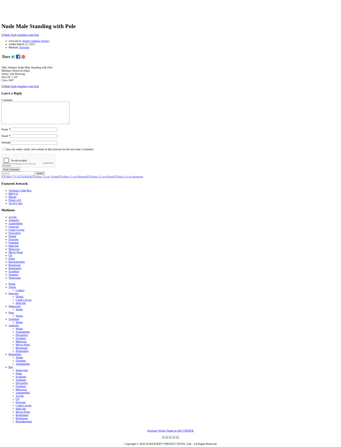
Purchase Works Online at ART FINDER (170, 430)
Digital (12, 236)
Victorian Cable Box (20, 190)
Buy (11, 367)
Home (12, 283)
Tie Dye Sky (16, 203)
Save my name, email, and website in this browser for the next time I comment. (50, 149)
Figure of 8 (15, 200)
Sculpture (14, 271)
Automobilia (16, 223)
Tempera (13, 274)
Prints (12, 258)
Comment (6, 100)
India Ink (14, 245)
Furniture (14, 242)
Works (19, 309)
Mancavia (14, 249)
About (12, 287)
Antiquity (14, 220)
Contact (20, 290)
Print (11, 312)
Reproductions (17, 261)
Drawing (24, 47)
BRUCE (13, 193)
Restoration (15, 268)
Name (4, 129)
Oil (10, 255)
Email (4, 135)
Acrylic (13, 217)
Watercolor (15, 277)
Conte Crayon (16, 229)
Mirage (13, 196)
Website (5, 142)
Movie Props (16, 252)
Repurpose (15, 265)
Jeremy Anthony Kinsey (36, 40)
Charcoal (14, 226)
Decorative (15, 233)
